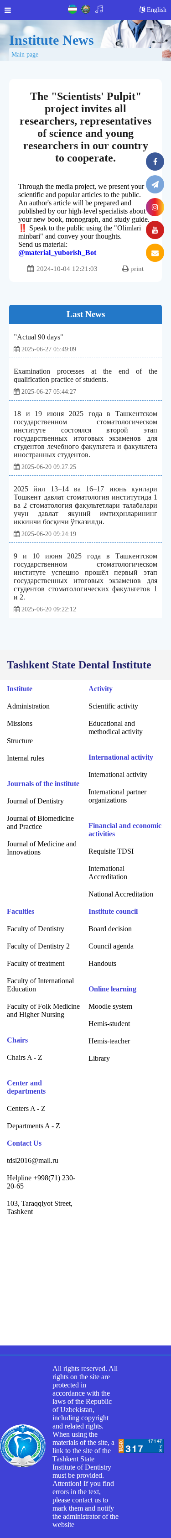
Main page (24, 54)
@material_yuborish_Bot (57, 252)
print (136, 268)
